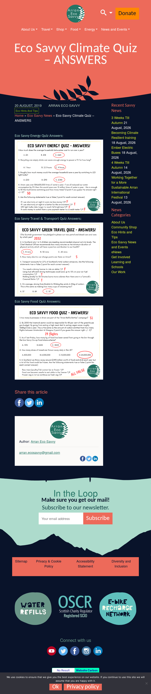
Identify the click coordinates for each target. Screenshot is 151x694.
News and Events (114, 29)
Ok (55, 687)
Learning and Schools (121, 264)
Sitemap (21, 561)
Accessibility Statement (85, 563)
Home (19, 115)
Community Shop (124, 227)
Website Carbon (87, 670)
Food (74, 29)
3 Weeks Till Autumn (120, 120)
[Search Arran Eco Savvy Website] (106, 14)
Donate (127, 14)
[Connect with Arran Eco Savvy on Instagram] (86, 650)
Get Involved (120, 256)
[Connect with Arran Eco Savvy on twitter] (63, 650)
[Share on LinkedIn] (39, 402)
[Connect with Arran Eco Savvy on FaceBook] (74, 650)
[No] (146, 683)
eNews (116, 251)
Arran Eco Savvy (64, 105)
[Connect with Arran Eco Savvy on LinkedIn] (98, 650)
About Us (28, 29)
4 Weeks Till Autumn (120, 165)
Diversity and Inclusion (121, 563)
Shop (60, 29)
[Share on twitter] (29, 402)
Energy (90, 29)
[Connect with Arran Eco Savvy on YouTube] (51, 650)
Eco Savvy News (39, 115)
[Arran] (33, 608)
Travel (45, 29)
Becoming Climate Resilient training (124, 135)
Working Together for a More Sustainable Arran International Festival (124, 187)
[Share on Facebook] (19, 402)
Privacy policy (83, 687)
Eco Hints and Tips (27, 111)
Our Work (118, 271)
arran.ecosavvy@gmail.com (39, 452)
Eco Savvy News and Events (123, 244)
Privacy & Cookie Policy (48, 563)
